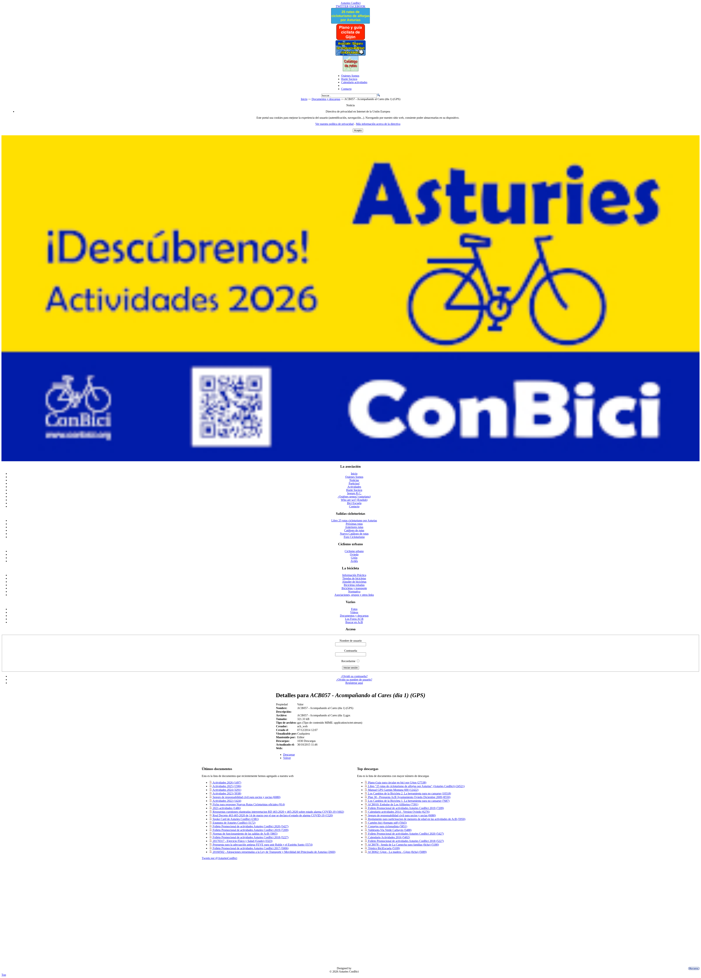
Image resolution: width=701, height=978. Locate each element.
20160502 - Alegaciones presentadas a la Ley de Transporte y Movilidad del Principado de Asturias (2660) (273, 851)
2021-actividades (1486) (226, 808)
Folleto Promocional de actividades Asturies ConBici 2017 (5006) (250, 848)
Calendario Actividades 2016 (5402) (388, 837)
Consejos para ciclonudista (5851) (387, 826)
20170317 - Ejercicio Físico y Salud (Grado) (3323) (242, 841)
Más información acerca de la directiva (378, 123)
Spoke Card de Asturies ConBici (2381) (235, 819)
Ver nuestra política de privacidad (334, 123)
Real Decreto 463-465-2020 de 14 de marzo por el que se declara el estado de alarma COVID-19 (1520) (272, 815)
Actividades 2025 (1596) (226, 786)
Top (3, 974)
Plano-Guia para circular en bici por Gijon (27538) (396, 782)
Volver (287, 757)
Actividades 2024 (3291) (226, 789)
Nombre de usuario (351, 640)
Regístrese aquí (354, 682)
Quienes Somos (350, 75)
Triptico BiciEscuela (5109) (383, 848)
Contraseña (350, 650)
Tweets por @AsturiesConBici (219, 858)
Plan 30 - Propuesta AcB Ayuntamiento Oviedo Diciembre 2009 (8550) (408, 797)
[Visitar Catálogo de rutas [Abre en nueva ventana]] (350, 70)
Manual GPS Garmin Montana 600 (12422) (392, 789)
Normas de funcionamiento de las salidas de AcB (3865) (244, 833)
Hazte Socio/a (349, 79)
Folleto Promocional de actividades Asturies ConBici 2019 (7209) (250, 830)
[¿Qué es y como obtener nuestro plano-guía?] (350, 39)
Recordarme (348, 661)
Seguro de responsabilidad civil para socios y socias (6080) (246, 797)
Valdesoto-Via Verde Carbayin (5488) (389, 830)
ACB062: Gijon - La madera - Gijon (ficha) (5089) (397, 851)
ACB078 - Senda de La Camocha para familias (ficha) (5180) (403, 844)
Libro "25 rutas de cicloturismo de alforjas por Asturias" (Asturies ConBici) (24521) (416, 786)
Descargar (289, 754)
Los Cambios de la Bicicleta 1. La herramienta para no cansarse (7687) (408, 800)
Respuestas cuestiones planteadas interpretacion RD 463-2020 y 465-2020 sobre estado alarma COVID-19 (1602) (278, 811)
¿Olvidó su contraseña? (354, 676)
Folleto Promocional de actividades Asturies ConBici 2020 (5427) (250, 826)
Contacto (346, 88)
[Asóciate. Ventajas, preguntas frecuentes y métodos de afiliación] (350, 54)
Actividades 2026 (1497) (226, 782)
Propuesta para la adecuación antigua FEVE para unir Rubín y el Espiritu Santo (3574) (262, 844)
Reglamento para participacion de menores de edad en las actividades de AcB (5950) (416, 819)
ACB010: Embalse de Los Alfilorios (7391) (392, 804)
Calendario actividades (354, 82)
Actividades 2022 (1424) (226, 800)
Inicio (304, 99)
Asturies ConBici (351, 3)
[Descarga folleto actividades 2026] (350, 460)
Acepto (358, 130)
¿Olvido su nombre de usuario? (354, 679)
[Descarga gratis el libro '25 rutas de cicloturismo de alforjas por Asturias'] (350, 22)
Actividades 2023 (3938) (226, 793)
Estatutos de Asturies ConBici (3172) (233, 822)
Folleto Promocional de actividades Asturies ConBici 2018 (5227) (250, 837)
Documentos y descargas (326, 99)
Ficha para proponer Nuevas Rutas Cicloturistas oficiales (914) (248, 804)
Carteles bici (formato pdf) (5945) (387, 822)
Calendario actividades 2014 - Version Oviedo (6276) (398, 811)
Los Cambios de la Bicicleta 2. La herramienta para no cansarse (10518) (409, 793)
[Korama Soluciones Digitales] (693, 968)
